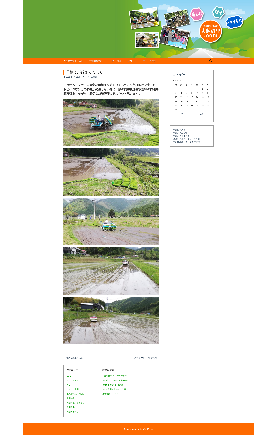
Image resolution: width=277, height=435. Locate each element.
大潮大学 (71, 407)
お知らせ (132, 61)
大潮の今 (71, 398)
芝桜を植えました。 (73, 357)
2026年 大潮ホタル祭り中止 (115, 380)
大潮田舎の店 (95, 61)
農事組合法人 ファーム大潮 (186, 139)
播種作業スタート (110, 394)
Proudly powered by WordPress (138, 429)
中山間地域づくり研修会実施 (186, 142)
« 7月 (181, 114)
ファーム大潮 (149, 61)
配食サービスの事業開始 (146, 357)
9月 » (202, 114)
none (69, 376)
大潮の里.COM (180, 133)
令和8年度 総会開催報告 (113, 385)
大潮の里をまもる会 (73, 61)
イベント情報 (115, 61)
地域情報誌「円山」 (76, 394)
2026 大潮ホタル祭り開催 (114, 389)
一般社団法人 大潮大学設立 (115, 376)
